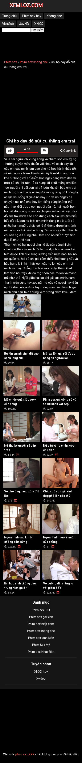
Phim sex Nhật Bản (41, 652)
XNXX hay (41, 672)
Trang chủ (9, 16)
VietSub (8, 24)
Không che (54, 16)
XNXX (38, 24)
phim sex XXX (24, 754)
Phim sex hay (31, 16)
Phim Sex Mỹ (41, 645)
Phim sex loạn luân (41, 638)
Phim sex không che (34, 62)
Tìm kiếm (37, 30)
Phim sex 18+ (41, 610)
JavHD (24, 24)
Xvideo (41, 678)
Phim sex (10, 62)
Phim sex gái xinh (41, 617)
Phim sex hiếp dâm (41, 624)
